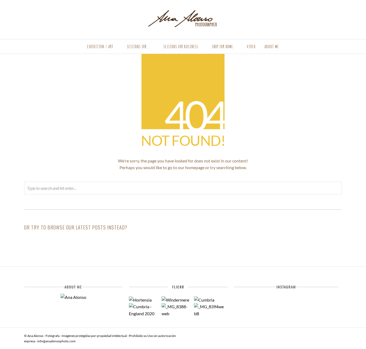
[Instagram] (33, 11)
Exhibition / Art (100, 46)
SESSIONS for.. (138, 46)
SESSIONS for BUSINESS (180, 46)
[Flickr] (26, 11)
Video (251, 46)
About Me (271, 46)
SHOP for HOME (222, 46)
